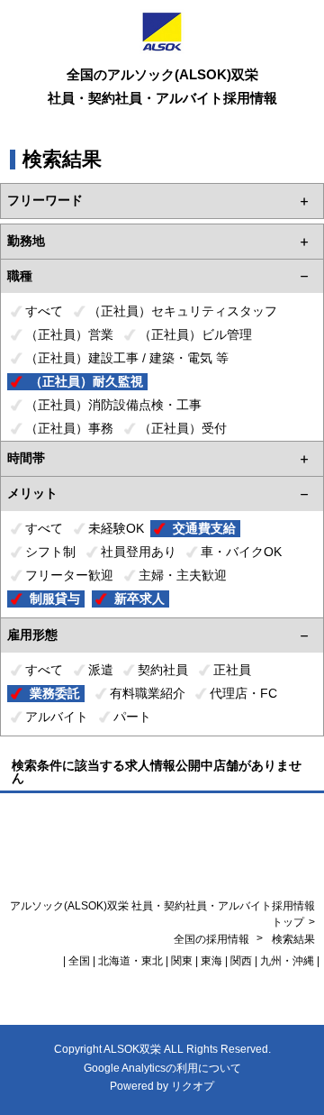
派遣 (100, 670)
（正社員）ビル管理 (195, 334)
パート (132, 716)
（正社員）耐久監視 (86, 381)
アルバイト (56, 716)
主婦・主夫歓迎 (183, 575)
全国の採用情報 (213, 939)
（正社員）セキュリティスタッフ (182, 311)
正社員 (232, 670)
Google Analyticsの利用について (162, 1068)
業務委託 (55, 693)
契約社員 (163, 670)
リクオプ (192, 1086)
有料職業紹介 (147, 693)
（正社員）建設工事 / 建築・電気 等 (127, 358)
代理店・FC (243, 693)
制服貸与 (55, 598)
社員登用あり (138, 551)
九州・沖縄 (287, 961)
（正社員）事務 (69, 428)
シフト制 (50, 551)
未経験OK (116, 528)
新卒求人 (139, 598)
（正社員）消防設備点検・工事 (113, 405)
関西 (241, 961)
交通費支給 (204, 528)
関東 (182, 961)
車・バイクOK (241, 551)
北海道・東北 (130, 961)
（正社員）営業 (69, 334)
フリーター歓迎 (69, 575)
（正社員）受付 (183, 428)
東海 (211, 961)
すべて (44, 311)
